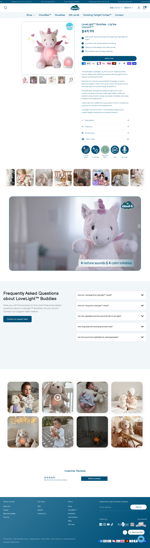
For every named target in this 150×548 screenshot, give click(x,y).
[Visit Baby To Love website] (141, 525)
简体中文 (127, 8)
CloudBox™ (45, 15)
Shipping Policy (35, 539)
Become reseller (9, 514)
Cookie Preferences (69, 539)
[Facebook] (100, 524)
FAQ (39, 506)
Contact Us (42, 514)
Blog (69, 521)
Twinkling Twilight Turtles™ (97, 15)
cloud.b (16, 542)
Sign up (138, 507)
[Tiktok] (112, 524)
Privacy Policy (7, 539)
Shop (30, 15)
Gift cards (74, 15)
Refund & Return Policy (20, 539)
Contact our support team (17, 319)
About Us (6, 506)
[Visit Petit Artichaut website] (123, 525)
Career (5, 510)
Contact (119, 15)
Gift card (71, 524)
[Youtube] (108, 524)
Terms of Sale (45, 539)
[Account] (139, 7)
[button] (24, 80)
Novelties (60, 15)
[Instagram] (104, 524)
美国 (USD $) (115, 8)
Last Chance (72, 517)
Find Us (6, 517)
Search (40, 510)
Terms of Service (56, 539)
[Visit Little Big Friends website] (132, 525)
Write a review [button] (94, 479)
